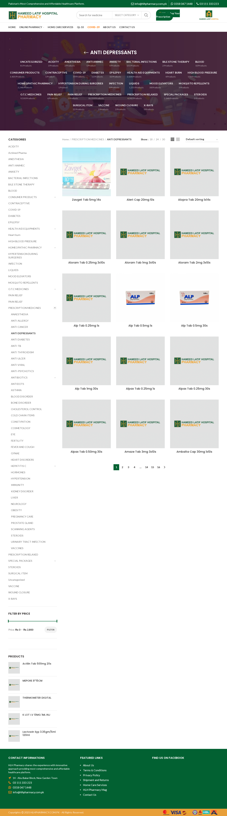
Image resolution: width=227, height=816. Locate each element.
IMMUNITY (17, 484)
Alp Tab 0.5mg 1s (140, 326)
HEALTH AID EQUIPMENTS (24, 228)
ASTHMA (16, 390)
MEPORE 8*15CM (32, 680)
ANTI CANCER (19, 326)
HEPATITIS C (18, 465)
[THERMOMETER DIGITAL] (14, 702)
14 (146, 467)
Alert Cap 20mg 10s (140, 200)
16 (158, 467)
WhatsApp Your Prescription (168, 15)
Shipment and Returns (96, 780)
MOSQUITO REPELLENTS (23, 282)
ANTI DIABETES (20, 339)
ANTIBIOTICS (19, 377)
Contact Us (89, 794)
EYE (13, 434)
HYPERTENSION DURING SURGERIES (23, 255)
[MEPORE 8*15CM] (14, 685)
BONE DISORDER (21, 402)
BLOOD (12, 190)
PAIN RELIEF (15, 295)
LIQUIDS (13, 270)
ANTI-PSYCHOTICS (22, 371)
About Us (88, 765)
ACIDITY (13, 146)
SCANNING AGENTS (23, 529)
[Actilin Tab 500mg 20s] (14, 668)
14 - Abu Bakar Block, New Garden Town (35, 777)
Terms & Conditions (95, 770)
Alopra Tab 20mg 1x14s (194, 200)
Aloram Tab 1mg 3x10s (140, 263)
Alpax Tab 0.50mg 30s (86, 452)
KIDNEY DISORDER (22, 491)
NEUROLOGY (18, 503)
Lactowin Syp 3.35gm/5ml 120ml (39, 733)
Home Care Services (95, 785)
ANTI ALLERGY (20, 320)
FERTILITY (17, 440)
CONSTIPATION (20, 421)
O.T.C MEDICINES (18, 289)
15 (152, 467)
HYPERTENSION (20, 478)
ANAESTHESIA (19, 314)
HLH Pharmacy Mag (95, 789)
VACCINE (13, 586)
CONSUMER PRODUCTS (22, 197)
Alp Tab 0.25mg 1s (86, 326)
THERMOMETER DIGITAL (37, 697)
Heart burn (14, 234)
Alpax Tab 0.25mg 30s (194, 389)
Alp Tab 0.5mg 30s (194, 326)
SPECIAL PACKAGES (20, 560)
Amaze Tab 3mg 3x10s (140, 452)
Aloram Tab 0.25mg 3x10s (86, 263)
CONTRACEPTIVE (19, 203)
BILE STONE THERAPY (21, 184)
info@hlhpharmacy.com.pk (151, 3)
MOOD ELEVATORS (19, 276)
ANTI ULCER (18, 358)
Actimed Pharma (17, 152)
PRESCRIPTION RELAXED (23, 554)
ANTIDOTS (17, 383)
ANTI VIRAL (18, 364)
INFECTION (15, 263)
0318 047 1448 (183, 3)
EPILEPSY (14, 222)
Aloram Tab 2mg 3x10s (194, 263)
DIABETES (14, 215)
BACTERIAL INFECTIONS (23, 178)
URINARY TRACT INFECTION (28, 541)
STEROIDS (17, 535)
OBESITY (16, 510)
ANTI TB (16, 345)
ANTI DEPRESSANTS (23, 333)
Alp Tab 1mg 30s (86, 389)
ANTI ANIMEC (16, 165)
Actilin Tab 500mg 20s (37, 663)
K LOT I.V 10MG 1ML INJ (36, 714)
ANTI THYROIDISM (22, 352)
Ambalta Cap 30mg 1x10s (194, 452)
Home (65, 139)
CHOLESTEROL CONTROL (26, 409)
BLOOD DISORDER (22, 396)
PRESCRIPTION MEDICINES (88, 139)
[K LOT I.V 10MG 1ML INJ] (14, 719)
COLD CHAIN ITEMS (23, 415)
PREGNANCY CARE (22, 516)
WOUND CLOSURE (19, 592)
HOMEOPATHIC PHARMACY (25, 247)
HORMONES (18, 472)
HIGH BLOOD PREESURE (22, 241)
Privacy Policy (91, 775)
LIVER (14, 497)
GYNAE (15, 453)
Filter (50, 629)
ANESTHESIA (16, 159)
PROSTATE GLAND (22, 522)
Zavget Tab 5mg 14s (86, 200)
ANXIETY (13, 171)
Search (146, 15)
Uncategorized (16, 579)
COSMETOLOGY (20, 428)
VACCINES (17, 548)
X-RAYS (12, 598)
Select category (125, 15)
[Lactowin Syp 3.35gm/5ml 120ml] (14, 736)
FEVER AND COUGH (22, 446)
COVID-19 (14, 209)
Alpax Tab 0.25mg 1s (140, 389)
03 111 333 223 (209, 3)
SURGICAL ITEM (17, 573)
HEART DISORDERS (22, 459)
